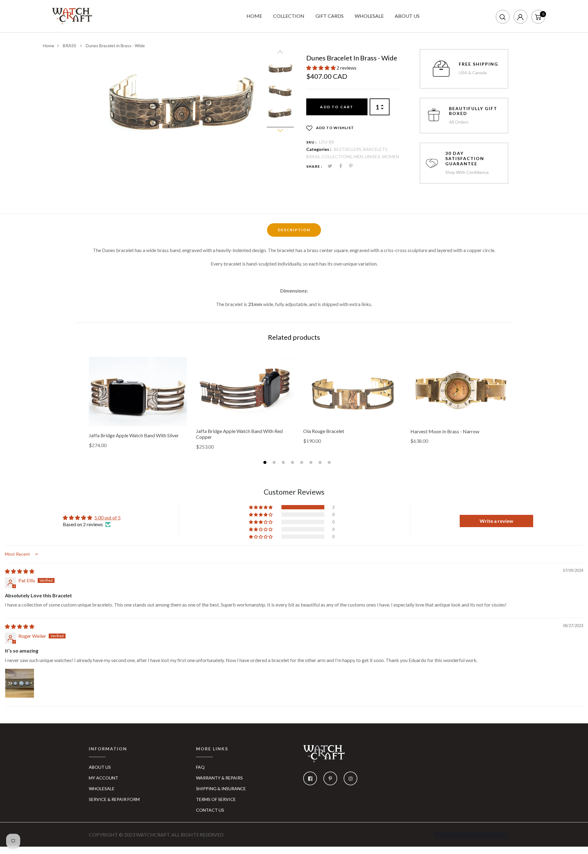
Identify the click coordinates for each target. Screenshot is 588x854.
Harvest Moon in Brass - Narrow (444, 431)
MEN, (359, 156)
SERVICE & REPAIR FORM (114, 799)
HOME (254, 16)
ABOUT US (407, 16)
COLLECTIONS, (338, 156)
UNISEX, (373, 156)
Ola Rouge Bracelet (323, 431)
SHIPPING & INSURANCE (221, 788)
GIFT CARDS (329, 16)
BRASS (70, 45)
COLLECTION (288, 16)
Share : (314, 166)
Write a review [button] (496, 521)
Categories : (318, 149)
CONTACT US (210, 810)
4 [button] (293, 463)
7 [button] (321, 463)
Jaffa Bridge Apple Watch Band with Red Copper (239, 434)
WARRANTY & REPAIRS (219, 777)
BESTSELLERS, (348, 149)
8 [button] (330, 463)
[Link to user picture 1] (19, 683)
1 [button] (265, 463)
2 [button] (275, 463)
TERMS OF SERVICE (216, 799)
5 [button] (302, 463)
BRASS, (314, 156)
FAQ (200, 767)
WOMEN (390, 156)
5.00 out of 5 (107, 517)
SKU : (311, 142)
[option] (180, 104)
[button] (321, 68)
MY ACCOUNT (103, 777)
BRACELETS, (375, 149)
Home (48, 45)
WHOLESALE (369, 16)
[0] (538, 16)
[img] (19, 571)
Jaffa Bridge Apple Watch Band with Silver (134, 435)
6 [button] (311, 463)
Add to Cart (336, 107)
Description (294, 230)
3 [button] (284, 463)
